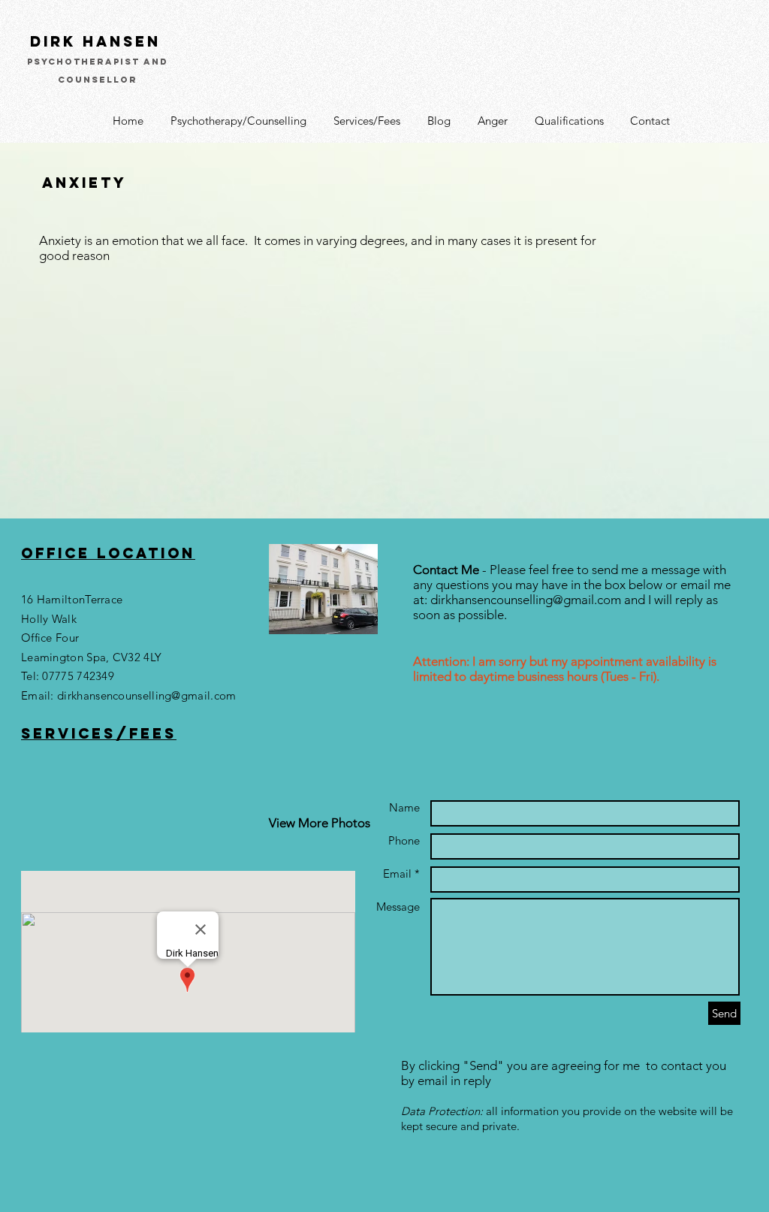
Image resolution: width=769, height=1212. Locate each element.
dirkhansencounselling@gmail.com (146, 695)
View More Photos (319, 822)
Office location (108, 553)
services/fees (98, 733)
